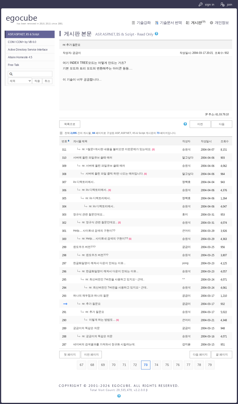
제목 (84, 141)
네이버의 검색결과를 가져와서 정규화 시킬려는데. (104, 344)
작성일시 (206, 141)
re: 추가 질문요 (91, 303)
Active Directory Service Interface (28, 49)
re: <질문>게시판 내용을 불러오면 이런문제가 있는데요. (116, 149)
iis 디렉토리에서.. (84, 182)
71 (124, 365)
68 (92, 365)
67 (81, 365)
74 (156, 365)
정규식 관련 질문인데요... (89, 214)
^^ (183, 279)
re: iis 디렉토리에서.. (94, 189)
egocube (21, 17)
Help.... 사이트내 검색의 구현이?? (94, 230)
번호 (64, 141)
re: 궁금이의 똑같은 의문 (96, 336)
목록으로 (69, 124)
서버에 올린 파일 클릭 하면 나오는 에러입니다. (114, 173)
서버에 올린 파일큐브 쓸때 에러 (92, 157)
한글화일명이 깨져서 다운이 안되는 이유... (99, 263)
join (229, 4)
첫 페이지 (70, 354)
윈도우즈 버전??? (84, 247)
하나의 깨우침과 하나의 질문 (91, 295)
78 (199, 365)
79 (210, 365)
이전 (200, 124)
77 (188, 365)
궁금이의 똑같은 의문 (86, 328)
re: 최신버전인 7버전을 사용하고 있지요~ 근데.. (114, 279)
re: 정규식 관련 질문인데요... (99, 222)
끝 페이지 (222, 354)
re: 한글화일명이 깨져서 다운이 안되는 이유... (109, 271)
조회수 (225, 141)
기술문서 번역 (171, 23)
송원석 (186, 149)
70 (114, 365)
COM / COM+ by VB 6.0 (22, 42)
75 (167, 365)
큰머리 (186, 230)
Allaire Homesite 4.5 (20, 57)
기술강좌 (144, 23)
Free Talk (13, 65)
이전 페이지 (91, 354)
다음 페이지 (200, 354)
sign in (209, 4)
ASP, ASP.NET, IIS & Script (23, 34)
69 (103, 365)
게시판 (198, 23)
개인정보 (222, 23)
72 (135, 365)
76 (178, 365)
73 (146, 365)
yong (185, 263)
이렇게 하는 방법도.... (102, 319)
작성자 (186, 141)
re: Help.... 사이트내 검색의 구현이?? (104, 238)
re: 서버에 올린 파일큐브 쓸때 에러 (103, 165)
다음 (222, 124)
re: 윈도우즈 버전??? (94, 255)
